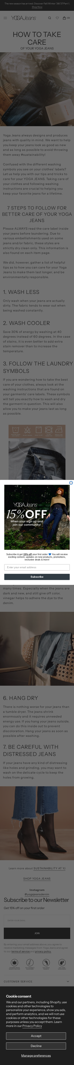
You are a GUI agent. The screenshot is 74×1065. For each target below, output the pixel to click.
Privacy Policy (32, 1026)
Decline (36, 1046)
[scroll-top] (65, 1056)
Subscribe (37, 577)
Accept (36, 1036)
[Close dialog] (71, 482)
